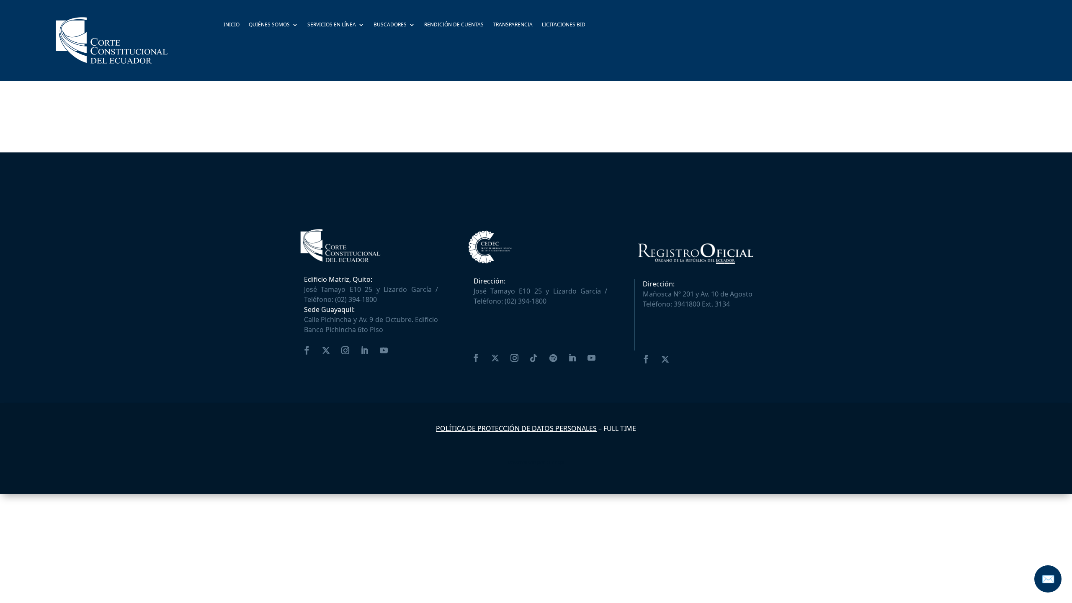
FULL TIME (619, 428)
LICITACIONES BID (563, 25)
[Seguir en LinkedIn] (365, 350)
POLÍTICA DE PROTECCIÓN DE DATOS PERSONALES (516, 428)
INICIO (232, 25)
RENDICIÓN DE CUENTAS (454, 25)
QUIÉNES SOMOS (269, 25)
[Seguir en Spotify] (553, 358)
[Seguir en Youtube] (384, 350)
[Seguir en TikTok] (534, 358)
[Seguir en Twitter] (326, 350)
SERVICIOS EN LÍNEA (331, 25)
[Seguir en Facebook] (307, 350)
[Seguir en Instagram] (345, 350)
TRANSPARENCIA (513, 25)
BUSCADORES (390, 25)
